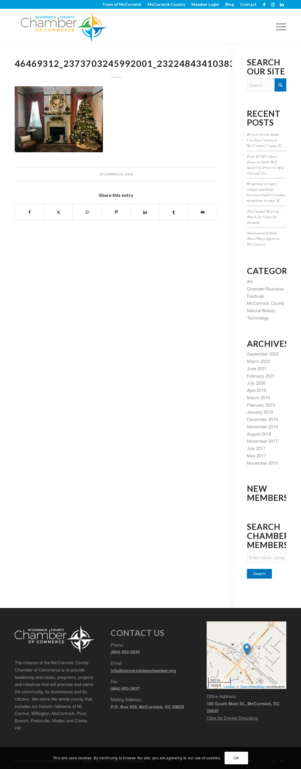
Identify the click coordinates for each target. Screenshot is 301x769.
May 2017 (256, 455)
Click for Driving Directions (232, 718)
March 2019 (258, 397)
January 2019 (260, 412)
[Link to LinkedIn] (281, 4)
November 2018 (262, 426)
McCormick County (266, 303)
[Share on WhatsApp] (87, 212)
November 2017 (262, 441)
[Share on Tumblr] (174, 212)
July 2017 (256, 448)
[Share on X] (58, 212)
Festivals (255, 296)
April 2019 (256, 390)
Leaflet (229, 686)
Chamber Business (265, 288)
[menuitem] (122, 4)
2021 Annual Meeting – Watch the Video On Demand (264, 217)
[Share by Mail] (202, 212)
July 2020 (256, 383)
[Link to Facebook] (264, 4)
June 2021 (257, 368)
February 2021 (261, 376)
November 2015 (262, 463)
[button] (246, 649)
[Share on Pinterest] (116, 212)
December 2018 (262, 419)
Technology (258, 318)
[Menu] (279, 26)
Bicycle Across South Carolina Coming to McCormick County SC (264, 140)
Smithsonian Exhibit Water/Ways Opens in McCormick (263, 238)
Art (249, 281)
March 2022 (258, 361)
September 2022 (263, 354)
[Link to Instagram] (273, 4)
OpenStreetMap (252, 686)
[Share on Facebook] (29, 212)
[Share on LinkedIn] (145, 212)
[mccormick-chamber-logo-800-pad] (64, 26)
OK (236, 757)
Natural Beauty (261, 310)
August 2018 (259, 434)
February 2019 (261, 405)
